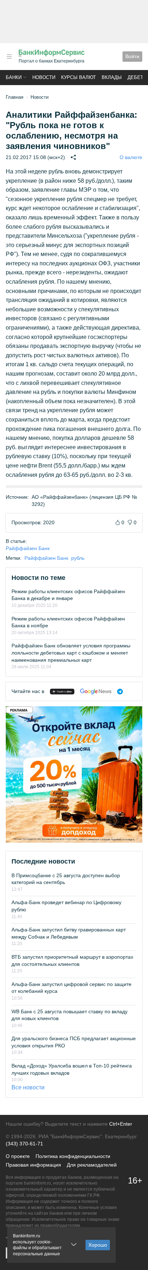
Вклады (112, 77)
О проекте (18, 1156)
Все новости (28, 1087)
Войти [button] (132, 56)
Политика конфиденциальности (73, 1156)
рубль (77, 558)
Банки (14, 77)
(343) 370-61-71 (24, 1143)
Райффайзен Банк (28, 548)
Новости (43, 77)
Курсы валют (78, 77)
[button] (9, 56)
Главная (14, 97)
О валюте (131, 157)
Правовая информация (33, 1165)
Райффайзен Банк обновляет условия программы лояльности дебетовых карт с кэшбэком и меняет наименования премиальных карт (70, 652)
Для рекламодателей (92, 1165)
